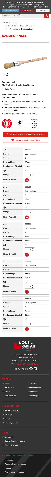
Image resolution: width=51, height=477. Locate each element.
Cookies (7, 468)
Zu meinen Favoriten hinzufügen (27, 140)
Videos (7, 418)
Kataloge (8, 414)
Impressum (9, 460)
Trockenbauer (10, 395)
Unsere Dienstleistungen (14, 441)
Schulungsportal (11, 422)
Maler (6, 383)
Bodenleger (33, 391)
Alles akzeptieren (11, 11)
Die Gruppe (8, 437)
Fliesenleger (33, 395)
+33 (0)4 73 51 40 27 (28, 363)
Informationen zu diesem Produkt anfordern (26, 134)
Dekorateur (9, 387)
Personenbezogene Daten (15, 464)
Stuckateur (33, 383)
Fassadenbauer (34, 387)
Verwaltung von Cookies (14, 472)
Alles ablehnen (28, 11)
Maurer (7, 391)
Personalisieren (42, 11)
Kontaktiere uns (11, 445)
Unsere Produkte (11, 410)
